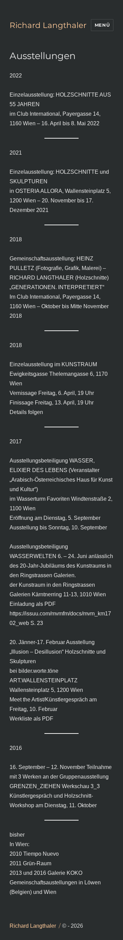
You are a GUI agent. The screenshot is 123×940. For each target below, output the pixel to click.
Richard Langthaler (48, 25)
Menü (102, 25)
